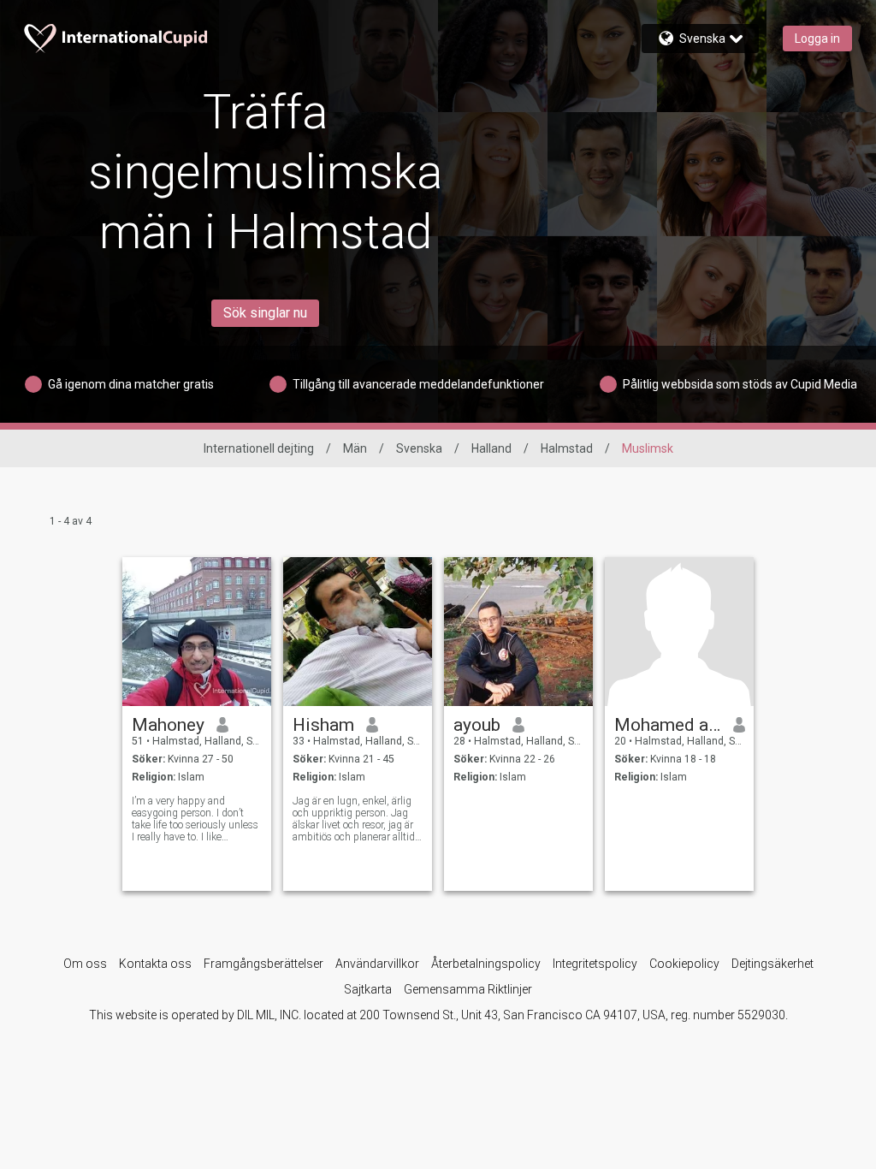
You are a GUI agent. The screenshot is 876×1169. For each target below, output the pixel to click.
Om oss (85, 963)
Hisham (323, 725)
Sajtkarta (368, 989)
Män (355, 448)
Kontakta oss (155, 963)
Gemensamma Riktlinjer (468, 989)
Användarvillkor (377, 963)
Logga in (817, 38)
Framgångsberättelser (263, 963)
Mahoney (168, 725)
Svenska (419, 448)
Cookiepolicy (684, 963)
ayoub (476, 725)
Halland (491, 448)
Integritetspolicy (595, 963)
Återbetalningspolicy (486, 963)
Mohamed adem (667, 725)
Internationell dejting (259, 448)
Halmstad (567, 448)
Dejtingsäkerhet (772, 963)
